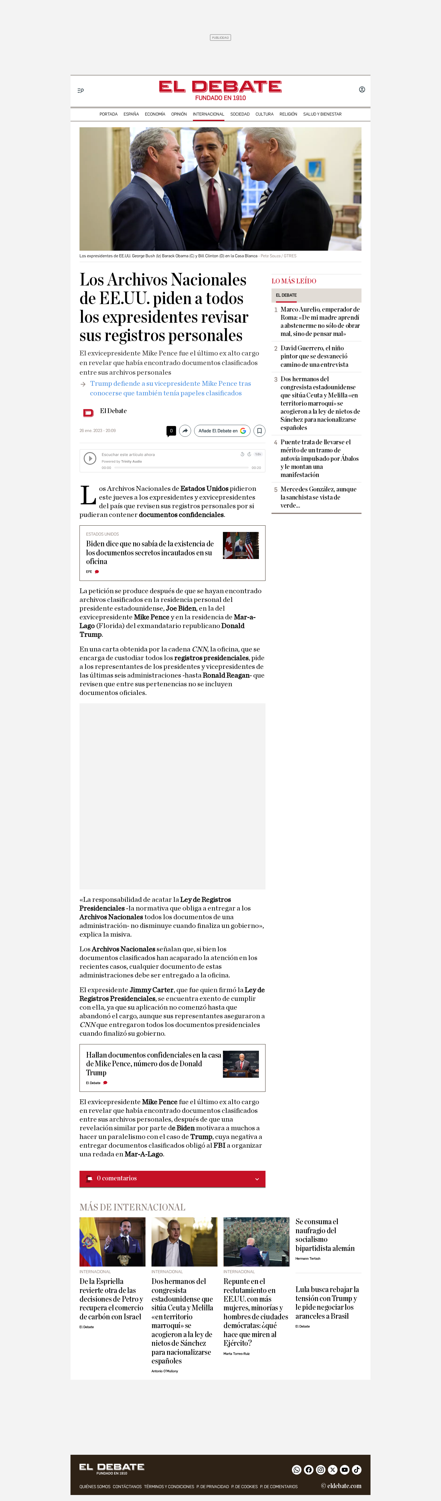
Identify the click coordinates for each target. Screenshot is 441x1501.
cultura (265, 114)
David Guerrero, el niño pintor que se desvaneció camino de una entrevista (314, 356)
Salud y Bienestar (322, 114)
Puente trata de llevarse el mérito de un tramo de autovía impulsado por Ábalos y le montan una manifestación (319, 458)
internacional (208, 114)
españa (131, 114)
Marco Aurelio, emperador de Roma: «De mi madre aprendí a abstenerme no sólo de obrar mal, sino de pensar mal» (320, 321)
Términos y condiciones (169, 1486)
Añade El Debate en (218, 430)
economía (155, 114)
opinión (179, 114)
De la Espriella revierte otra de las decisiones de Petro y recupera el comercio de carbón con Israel (111, 1299)
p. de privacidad (212, 1486)
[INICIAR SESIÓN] (362, 90)
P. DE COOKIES (244, 1486)
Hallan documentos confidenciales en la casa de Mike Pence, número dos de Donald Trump (153, 1064)
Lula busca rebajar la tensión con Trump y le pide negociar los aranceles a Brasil (327, 1302)
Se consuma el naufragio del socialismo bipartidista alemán (325, 1235)
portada (109, 114)
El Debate (113, 411)
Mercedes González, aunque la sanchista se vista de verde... (318, 497)
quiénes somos (95, 1486)
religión (288, 114)
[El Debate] (220, 86)
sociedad (240, 114)
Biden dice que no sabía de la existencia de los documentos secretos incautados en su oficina (150, 553)
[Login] (362, 90)
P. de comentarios (279, 1486)
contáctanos (127, 1486)
